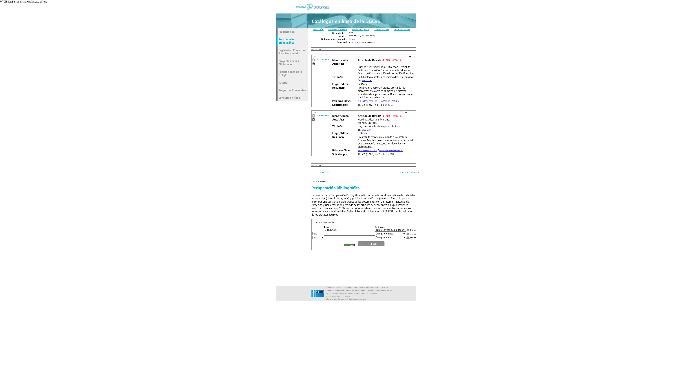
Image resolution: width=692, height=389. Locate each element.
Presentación (286, 31)
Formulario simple (329, 222)
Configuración (381, 30)
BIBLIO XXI (367, 80)
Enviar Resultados (337, 30)
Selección (318, 30)
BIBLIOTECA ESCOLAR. (368, 101)
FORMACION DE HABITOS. (391, 150)
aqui (365, 299)
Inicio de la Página (410, 172)
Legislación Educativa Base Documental (291, 51)
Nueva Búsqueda (360, 30)
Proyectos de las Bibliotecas (288, 62)
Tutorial (283, 82)
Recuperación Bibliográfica (286, 41)
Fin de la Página (402, 30)
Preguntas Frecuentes (292, 90)
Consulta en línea (289, 97)
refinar (353, 39)
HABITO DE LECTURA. (389, 101)
